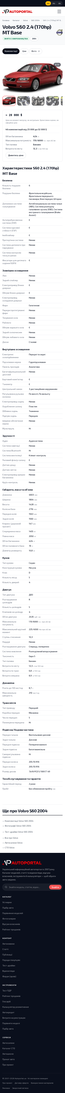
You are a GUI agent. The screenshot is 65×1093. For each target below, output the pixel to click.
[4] (52, 101)
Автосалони (8, 1043)
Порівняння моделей (12, 913)
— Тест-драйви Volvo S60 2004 (17, 831)
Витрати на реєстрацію (13, 1017)
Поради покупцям (11, 960)
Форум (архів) (9, 976)
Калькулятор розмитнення (15, 1007)
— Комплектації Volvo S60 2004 (17, 821)
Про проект (8, 1064)
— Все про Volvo (10, 838)
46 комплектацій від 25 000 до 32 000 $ (26, 129)
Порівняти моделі (11, 1023)
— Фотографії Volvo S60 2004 (16, 825)
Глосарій (6, 1001)
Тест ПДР (6, 990)
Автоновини (8, 943)
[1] (9, 101)
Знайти (55, 887)
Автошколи (8, 1053)
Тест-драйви (8, 965)
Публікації (7, 954)
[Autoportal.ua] (17, 11)
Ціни (24, 51)
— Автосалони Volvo (12, 842)
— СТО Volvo (8, 847)
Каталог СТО (8, 1048)
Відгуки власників (11, 924)
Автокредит (8, 1012)
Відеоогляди (8, 971)
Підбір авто (8, 907)
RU (54, 3)
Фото (35, 51)
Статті (5, 949)
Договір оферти (22, 1083)
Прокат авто (8, 1059)
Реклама (6, 1088)
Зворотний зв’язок (20, 1088)
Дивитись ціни (15, 155)
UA (48, 3)
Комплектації (11, 51)
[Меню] (59, 11)
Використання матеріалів (42, 1083)
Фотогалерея (9, 918)
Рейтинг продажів (11, 929)
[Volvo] (59, 32)
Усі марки (7, 902)
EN (59, 3)
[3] (38, 101)
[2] (23, 101)
